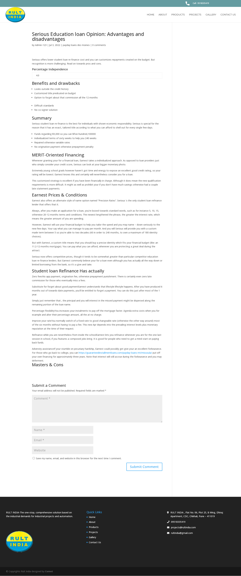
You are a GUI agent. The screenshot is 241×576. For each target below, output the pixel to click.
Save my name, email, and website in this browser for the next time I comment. (78, 458)
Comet (49, 571)
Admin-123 (41, 45)
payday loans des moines (76, 45)
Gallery (211, 14)
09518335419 (178, 521)
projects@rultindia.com (183, 527)
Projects (195, 14)
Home (150, 14)
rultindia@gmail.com (182, 533)
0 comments (99, 45)
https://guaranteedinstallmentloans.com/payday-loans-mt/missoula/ (115, 352)
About (163, 14)
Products (178, 14)
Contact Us (228, 14)
